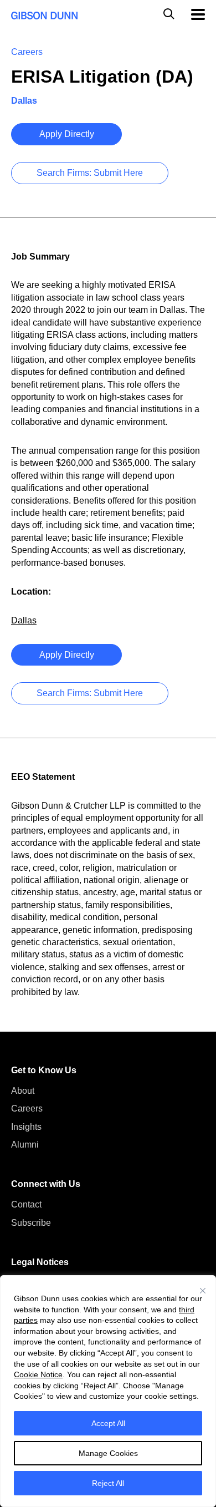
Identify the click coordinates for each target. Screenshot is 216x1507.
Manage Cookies (108, 1453)
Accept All (108, 1423)
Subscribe (31, 1222)
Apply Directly (66, 134)
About (22, 1090)
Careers (27, 1108)
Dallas (24, 620)
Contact (26, 1204)
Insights (26, 1126)
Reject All (108, 1483)
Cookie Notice (38, 1374)
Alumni (25, 1144)
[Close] (203, 1290)
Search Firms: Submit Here (90, 172)
